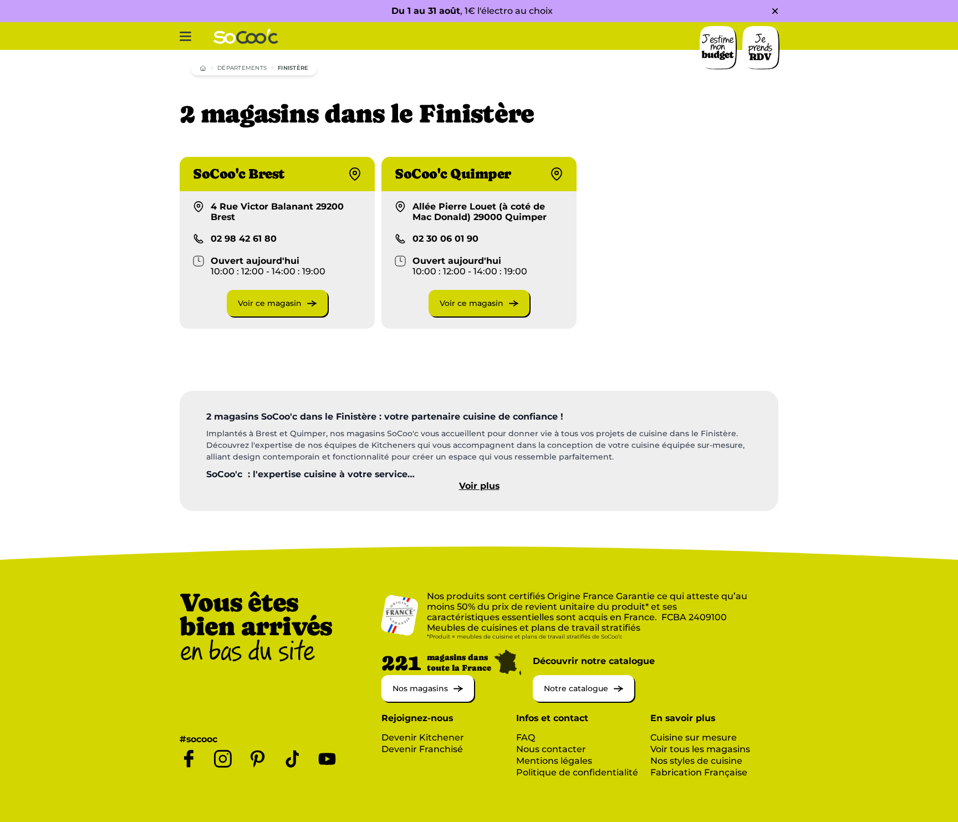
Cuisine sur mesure (693, 737)
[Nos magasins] (427, 698)
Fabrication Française (698, 772)
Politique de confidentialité (577, 772)
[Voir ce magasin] (277, 313)
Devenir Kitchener (422, 737)
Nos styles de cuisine (696, 760)
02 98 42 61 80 (244, 238)
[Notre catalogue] (583, 698)
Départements (242, 68)
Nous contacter (551, 749)
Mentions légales (554, 760)
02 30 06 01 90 (445, 238)
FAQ (525, 737)
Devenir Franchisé (422, 749)
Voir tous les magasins (700, 749)
